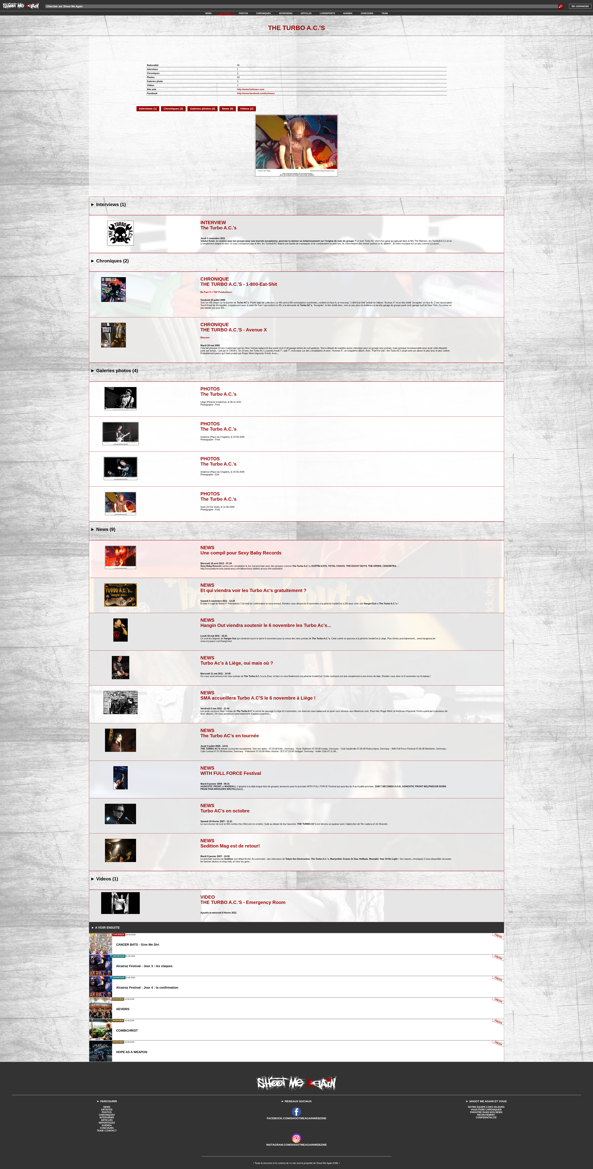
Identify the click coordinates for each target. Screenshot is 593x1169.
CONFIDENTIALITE (486, 1117)
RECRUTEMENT (486, 1115)
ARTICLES (107, 1120)
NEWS (106, 1107)
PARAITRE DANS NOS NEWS (486, 1112)
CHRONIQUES (107, 1115)
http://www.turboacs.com (250, 89)
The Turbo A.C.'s (296, 27)
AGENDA (107, 1125)
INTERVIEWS (107, 1117)
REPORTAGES (107, 1122)
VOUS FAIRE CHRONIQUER (486, 1109)
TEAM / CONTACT (107, 1130)
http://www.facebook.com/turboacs (256, 93)
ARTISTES (106, 1109)
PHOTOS (107, 1112)
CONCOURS (107, 1128)
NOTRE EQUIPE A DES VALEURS (486, 1107)
